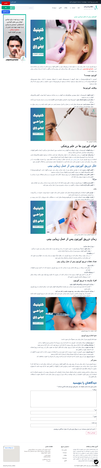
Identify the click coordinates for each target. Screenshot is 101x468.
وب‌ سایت (94, 422)
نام (95, 410)
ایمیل (95, 416)
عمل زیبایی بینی (74, 160)
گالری (60, 8)
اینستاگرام (6, 12)
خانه (79, 8)
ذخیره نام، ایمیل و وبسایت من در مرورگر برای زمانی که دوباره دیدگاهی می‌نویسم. (74, 429)
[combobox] (25, 8)
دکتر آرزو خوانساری (88, 69)
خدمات (73, 8)
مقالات (65, 8)
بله (6, 8)
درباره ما (54, 8)
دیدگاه (94, 389)
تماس (5, 3)
